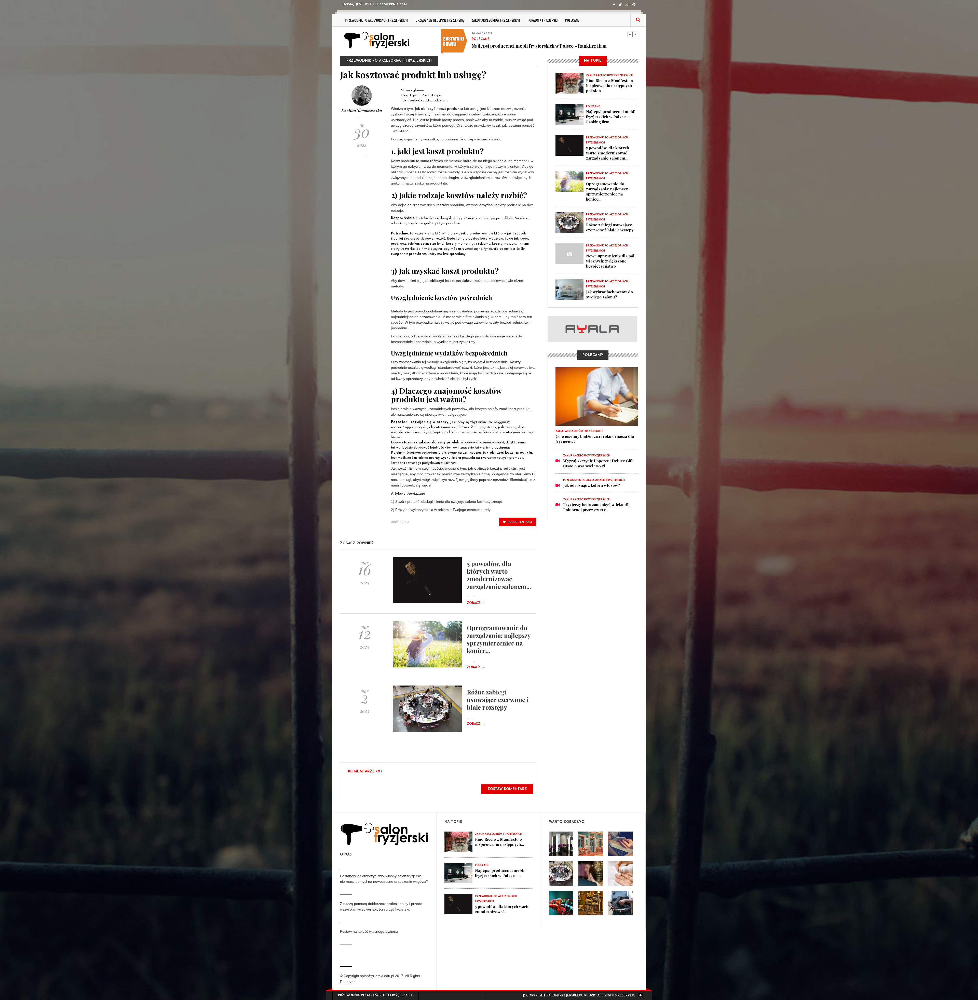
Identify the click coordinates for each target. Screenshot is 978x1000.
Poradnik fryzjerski (542, 20)
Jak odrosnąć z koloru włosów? (591, 485)
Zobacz (476, 603)
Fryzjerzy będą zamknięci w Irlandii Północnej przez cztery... (596, 507)
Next (635, 34)
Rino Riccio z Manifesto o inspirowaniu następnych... (499, 842)
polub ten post (519, 521)
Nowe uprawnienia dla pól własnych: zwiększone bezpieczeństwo (610, 261)
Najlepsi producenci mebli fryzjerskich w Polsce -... (499, 873)
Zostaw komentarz (507, 789)
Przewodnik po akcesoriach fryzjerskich (376, 20)
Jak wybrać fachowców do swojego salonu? (609, 294)
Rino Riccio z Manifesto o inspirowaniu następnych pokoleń (609, 85)
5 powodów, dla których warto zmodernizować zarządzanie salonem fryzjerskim (544, 48)
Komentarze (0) (365, 771)
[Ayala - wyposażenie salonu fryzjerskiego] (593, 329)
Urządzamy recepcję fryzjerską (439, 20)
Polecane (572, 20)
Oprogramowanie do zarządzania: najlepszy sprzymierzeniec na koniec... (499, 639)
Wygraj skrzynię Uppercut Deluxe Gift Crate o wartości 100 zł (598, 463)
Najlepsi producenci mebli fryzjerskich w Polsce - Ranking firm (610, 116)
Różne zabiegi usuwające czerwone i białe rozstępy (498, 699)
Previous (630, 34)
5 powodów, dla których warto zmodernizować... (502, 909)
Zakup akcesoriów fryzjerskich (495, 20)
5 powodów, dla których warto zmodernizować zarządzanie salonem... (499, 574)
